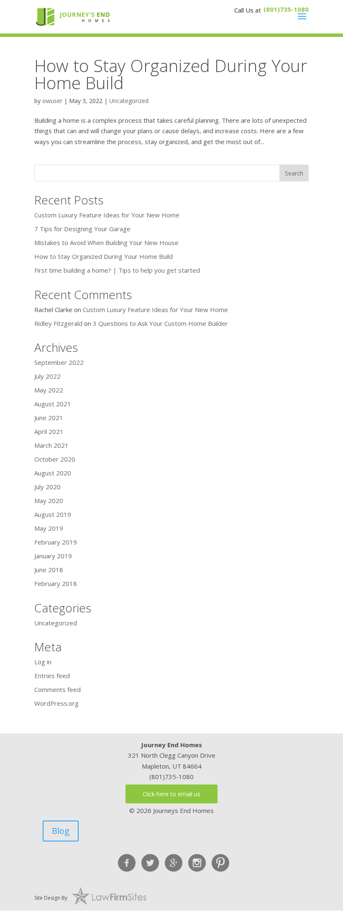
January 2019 (53, 556)
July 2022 (47, 376)
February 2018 (55, 583)
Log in (42, 662)
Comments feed (57, 689)
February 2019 (55, 542)
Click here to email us (171, 794)
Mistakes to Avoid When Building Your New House (106, 242)
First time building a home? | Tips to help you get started (117, 270)
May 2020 (48, 500)
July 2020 (47, 487)
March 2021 (51, 445)
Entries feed (52, 675)
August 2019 (52, 514)
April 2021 (49, 431)
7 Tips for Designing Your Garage (82, 229)
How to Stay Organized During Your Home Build (170, 74)
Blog (60, 830)
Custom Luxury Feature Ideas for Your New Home (106, 215)
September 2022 (59, 362)
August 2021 (52, 404)
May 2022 (48, 390)
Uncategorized (128, 101)
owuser (52, 101)
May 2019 (48, 528)
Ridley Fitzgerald (58, 323)
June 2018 (48, 569)
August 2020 (52, 473)
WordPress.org (56, 703)
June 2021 (48, 417)
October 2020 (54, 459)
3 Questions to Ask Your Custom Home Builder (160, 323)
